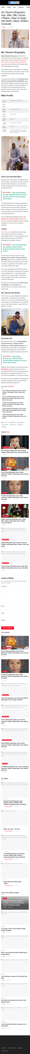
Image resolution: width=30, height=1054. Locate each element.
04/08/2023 (8, 932)
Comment (4, 586)
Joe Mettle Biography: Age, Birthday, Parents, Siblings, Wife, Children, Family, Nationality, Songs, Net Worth (14, 855)
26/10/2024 (16, 885)
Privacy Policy (12, 1047)
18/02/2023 (10, 27)
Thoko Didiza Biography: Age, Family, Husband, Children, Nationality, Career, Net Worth (14, 416)
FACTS (4, 898)
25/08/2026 (4, 725)
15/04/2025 (16, 806)
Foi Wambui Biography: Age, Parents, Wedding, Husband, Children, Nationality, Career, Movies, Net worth (15, 768)
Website (3, 620)
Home (3, 7)
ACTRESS (4, 469)
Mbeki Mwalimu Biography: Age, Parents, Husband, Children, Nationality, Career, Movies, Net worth (14, 744)
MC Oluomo (4, 232)
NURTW (4, 427)
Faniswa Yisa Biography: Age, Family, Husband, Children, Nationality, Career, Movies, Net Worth (13, 404)
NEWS (28, 7)
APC (6, 422)
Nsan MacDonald (9, 806)
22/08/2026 (4, 748)
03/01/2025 (16, 859)
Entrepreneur (20, 422)
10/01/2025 (16, 831)
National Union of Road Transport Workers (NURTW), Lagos (14, 62)
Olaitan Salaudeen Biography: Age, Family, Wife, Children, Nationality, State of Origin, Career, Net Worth (14, 410)
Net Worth (19, 424)
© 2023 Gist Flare (4, 1050)
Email (2, 613)
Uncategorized (6, 740)
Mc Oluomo (13, 424)
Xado (4, 27)
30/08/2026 (4, 454)
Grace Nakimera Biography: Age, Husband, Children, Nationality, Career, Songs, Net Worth (14, 392)
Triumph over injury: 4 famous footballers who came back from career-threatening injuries (13, 903)
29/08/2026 (4, 524)
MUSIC (9, 7)
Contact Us (3, 1047)
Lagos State (5, 424)
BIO (15, 7)
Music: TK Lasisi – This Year (12, 829)
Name (2, 606)
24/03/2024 (10, 907)
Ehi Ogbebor (5, 369)
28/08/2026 (4, 570)
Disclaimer (20, 1047)
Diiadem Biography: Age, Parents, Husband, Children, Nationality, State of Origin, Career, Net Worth (15, 544)
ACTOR (3, 926)
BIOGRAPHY (5, 447)
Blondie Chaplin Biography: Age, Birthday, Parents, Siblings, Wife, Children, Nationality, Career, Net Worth (15, 802)
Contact (21, 7)
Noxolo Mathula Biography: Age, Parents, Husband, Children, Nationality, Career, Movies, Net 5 (14, 721)
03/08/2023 (8, 956)
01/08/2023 (8, 1004)
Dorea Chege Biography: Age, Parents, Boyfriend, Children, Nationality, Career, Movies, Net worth (13, 398)
